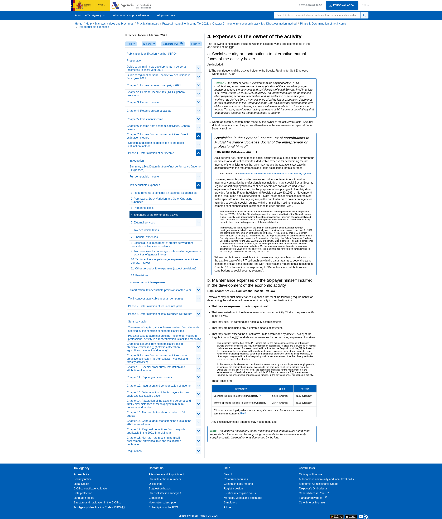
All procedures (166, 15)
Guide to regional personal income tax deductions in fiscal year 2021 (158, 77)
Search (228, 474)
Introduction (136, 160)
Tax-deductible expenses (93, 26)
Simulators (230, 502)
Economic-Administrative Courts (318, 483)
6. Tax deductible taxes (145, 230)
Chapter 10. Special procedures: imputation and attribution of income (156, 369)
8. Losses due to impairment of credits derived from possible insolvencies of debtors (162, 244)
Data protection (83, 493)
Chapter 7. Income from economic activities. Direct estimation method (254, 23)
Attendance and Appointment (166, 474)
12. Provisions (139, 275)
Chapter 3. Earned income (143, 102)
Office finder (156, 483)
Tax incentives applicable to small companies (155, 298)
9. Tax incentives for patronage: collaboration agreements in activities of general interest (166, 253)
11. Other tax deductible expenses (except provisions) (163, 268)
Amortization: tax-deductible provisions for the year (160, 290)
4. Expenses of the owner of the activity (154, 214)
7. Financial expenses (144, 237)
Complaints (156, 497)
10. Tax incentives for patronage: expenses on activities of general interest (166, 261)
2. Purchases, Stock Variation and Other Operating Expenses (161, 200)
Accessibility (81, 474)
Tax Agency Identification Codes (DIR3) (98, 507)
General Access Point (312, 493)
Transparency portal (311, 497)
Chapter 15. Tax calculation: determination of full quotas (156, 414)
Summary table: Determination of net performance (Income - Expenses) (165, 168)
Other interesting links (312, 502)
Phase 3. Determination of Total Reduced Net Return (160, 313)
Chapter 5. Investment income (145, 119)
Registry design (233, 488)
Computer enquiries (236, 479)
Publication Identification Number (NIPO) (151, 53)
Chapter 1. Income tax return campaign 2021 (154, 85)
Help (89, 23)
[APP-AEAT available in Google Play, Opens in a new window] (337, 516)
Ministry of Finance (310, 474)
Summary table (137, 321)
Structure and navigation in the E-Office (97, 502)
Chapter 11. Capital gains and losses (149, 377)
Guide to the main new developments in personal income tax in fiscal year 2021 (156, 68)
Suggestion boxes (160, 488)
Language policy (84, 497)
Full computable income (144, 176)
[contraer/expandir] (198, 68)
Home (78, 23)
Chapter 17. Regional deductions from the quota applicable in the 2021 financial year (156, 431)
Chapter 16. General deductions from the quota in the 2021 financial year (159, 422)
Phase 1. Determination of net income (323, 23)
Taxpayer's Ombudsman (313, 488)
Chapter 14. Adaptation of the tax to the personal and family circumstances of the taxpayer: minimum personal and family (159, 404)
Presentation (134, 60)
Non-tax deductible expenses (147, 282)
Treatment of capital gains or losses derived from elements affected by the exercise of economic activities (163, 329)
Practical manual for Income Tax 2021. (185, 23)
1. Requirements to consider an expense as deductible (164, 192)
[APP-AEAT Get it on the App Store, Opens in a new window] (351, 516)
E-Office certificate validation (91, 488)
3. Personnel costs (142, 207)
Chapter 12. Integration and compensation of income (159, 385)
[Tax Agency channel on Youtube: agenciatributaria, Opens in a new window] (361, 517)
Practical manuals (148, 23)
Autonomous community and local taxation (325, 479)
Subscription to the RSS (163, 507)
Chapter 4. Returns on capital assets (149, 110)
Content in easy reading (238, 483)
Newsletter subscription (163, 502)
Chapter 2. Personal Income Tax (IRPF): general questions (156, 94)
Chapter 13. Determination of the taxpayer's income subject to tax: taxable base (158, 394)
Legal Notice (81, 483)
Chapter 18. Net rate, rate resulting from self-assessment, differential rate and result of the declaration (154, 441)
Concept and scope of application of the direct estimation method (156, 144)
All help (228, 507)
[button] (365, 5)
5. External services (143, 222)
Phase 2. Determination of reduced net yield (155, 306)
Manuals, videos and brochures (114, 23)
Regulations (134, 451)
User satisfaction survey (163, 493)
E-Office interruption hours (240, 493)
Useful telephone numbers (165, 479)
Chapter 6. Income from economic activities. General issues (158, 127)
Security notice (83, 479)
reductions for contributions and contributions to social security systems (275, 173)
